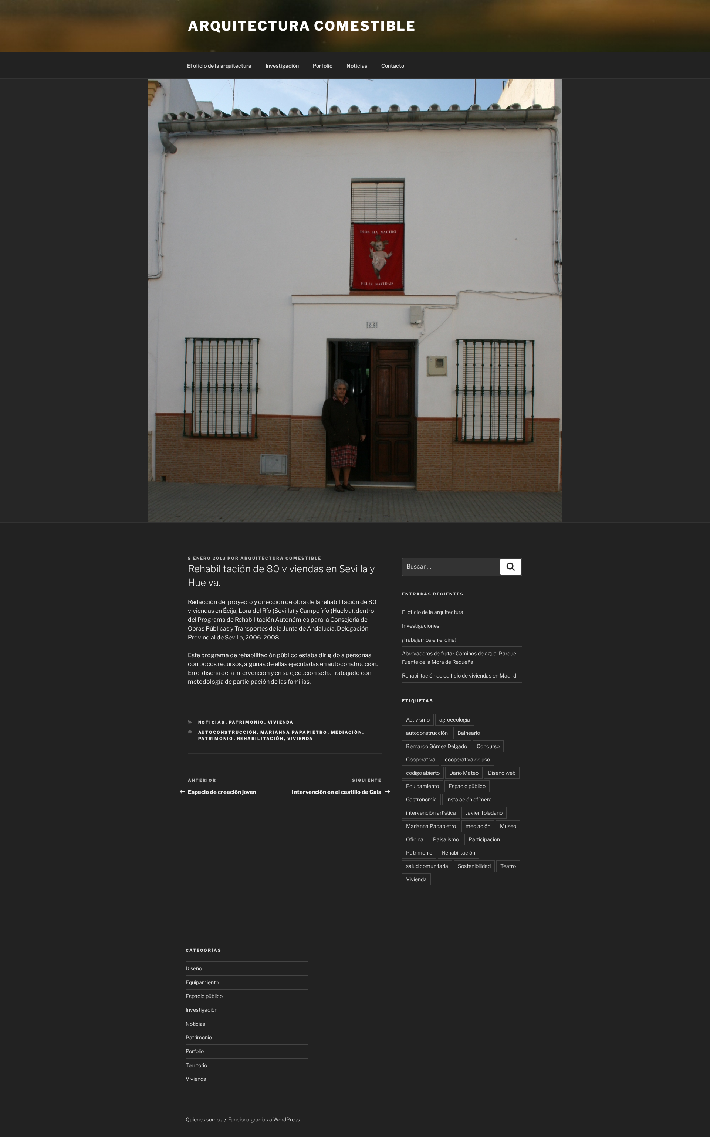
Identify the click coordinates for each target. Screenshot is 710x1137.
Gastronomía (421, 799)
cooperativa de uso (467, 759)
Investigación (282, 65)
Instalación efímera (469, 799)
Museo (508, 826)
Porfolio (322, 65)
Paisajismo (446, 839)
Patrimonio (246, 722)
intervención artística (431, 813)
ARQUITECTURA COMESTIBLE (302, 26)
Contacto (392, 65)
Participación (484, 839)
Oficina (414, 839)
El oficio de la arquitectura (219, 65)
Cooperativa (420, 759)
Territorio (196, 1065)
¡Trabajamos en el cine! (429, 640)
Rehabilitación (260, 738)
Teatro (508, 866)
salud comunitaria (427, 866)
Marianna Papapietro (294, 732)
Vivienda (281, 722)
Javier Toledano (484, 813)
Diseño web (501, 773)
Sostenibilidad (474, 866)
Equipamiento (422, 786)
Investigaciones (420, 625)
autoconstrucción (227, 732)
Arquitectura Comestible (280, 558)
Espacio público (467, 786)
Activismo (418, 719)
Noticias (356, 65)
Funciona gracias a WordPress (264, 1119)
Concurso (488, 746)
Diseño (194, 968)
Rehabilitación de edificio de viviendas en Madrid (459, 675)
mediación (346, 732)
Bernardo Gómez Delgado (436, 746)
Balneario (468, 733)
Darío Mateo (464, 773)
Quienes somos (204, 1119)
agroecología (454, 719)
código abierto (423, 773)
